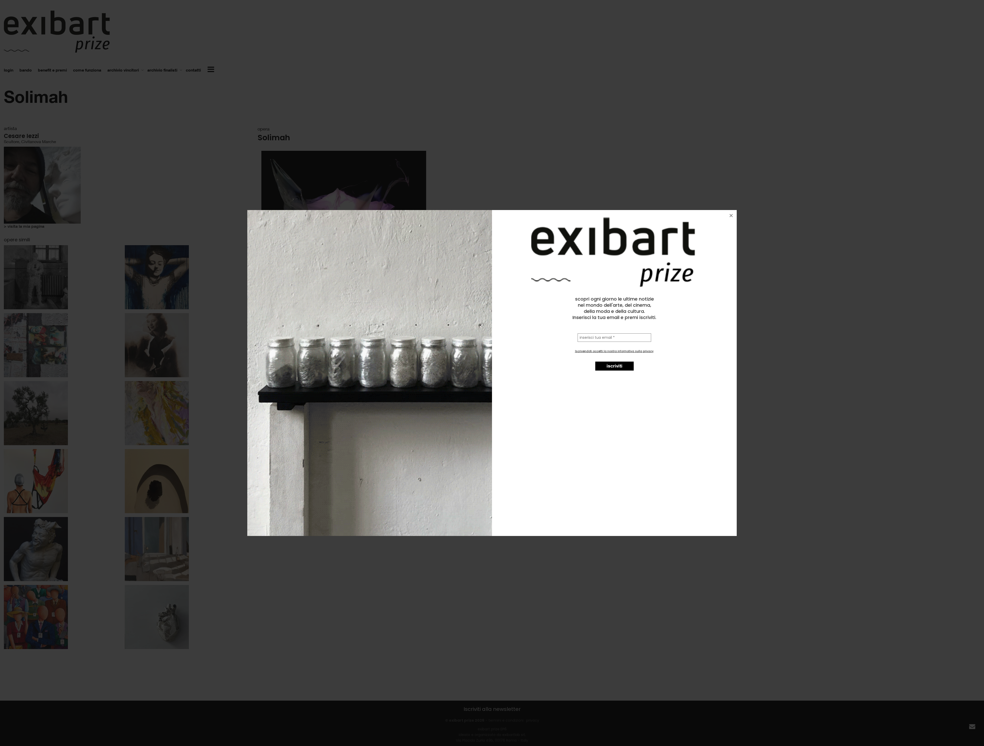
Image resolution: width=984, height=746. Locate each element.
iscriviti (614, 366)
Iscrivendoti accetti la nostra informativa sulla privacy (614, 351)
